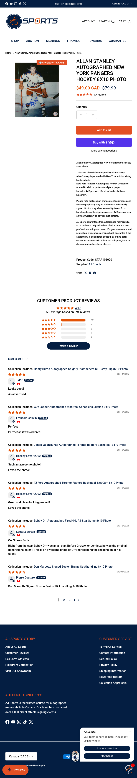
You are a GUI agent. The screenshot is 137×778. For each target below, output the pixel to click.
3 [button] (69, 600)
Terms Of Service (110, 646)
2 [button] (64, 600)
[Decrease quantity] (80, 115)
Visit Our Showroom (18, 671)
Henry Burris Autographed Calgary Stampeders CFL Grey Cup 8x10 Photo (81, 369)
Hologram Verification (19, 665)
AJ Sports (94, 264)
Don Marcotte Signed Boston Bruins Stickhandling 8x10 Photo (73, 566)
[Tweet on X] (85, 273)
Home (8, 53)
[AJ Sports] (32, 21)
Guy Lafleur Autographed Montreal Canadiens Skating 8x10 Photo (76, 407)
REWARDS (95, 41)
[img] (16, 374)
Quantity (81, 107)
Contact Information (112, 653)
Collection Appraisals (112, 683)
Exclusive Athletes (17, 659)
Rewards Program (111, 677)
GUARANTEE (117, 41)
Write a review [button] (68, 346)
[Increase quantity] (94, 115)
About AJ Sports (15, 646)
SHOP (15, 41)
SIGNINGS (53, 41)
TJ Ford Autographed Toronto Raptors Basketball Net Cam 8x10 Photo (78, 482)
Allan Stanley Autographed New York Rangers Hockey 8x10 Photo (48, 53)
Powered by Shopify (35, 765)
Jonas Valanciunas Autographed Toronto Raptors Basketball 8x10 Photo (80, 445)
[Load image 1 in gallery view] (36, 90)
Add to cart (104, 130)
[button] (49, 320)
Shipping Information (112, 671)
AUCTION (32, 41)
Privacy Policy (108, 665)
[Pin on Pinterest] (94, 273)
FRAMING (73, 41)
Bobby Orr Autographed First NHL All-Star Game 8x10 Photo (72, 520)
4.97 (78, 308)
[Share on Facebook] (90, 273)
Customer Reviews (17, 653)
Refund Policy (108, 659)
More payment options (104, 150)
